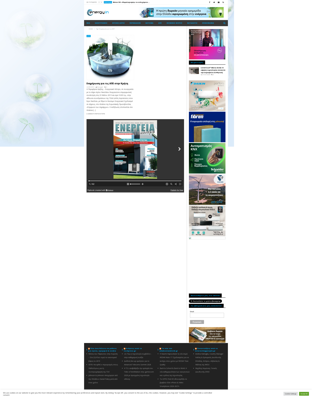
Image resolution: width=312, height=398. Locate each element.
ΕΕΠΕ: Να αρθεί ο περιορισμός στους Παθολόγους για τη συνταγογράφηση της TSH (103, 368)
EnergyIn (100, 87)
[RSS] (223, 2)
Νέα (106, 2)
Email (192, 311)
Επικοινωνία (208, 23)
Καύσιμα (149, 23)
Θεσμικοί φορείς (174, 23)
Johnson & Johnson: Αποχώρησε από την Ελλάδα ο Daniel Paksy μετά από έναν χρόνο (103, 379)
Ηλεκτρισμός (101, 23)
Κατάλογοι (192, 23)
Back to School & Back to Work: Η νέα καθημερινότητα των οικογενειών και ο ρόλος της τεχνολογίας (175, 372)
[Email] (218, 2)
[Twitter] (214, 2)
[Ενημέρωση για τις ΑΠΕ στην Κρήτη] (110, 57)
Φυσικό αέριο (118, 23)
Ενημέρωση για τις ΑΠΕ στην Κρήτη (107, 83)
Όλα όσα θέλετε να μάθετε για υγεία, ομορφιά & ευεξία (102, 349)
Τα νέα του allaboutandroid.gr (168, 349)
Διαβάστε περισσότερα (96, 113)
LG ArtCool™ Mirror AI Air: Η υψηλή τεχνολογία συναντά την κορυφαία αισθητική (213, 70)
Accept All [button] (304, 394)
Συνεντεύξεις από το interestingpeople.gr (206, 349)
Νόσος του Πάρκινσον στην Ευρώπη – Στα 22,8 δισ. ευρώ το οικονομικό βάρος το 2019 (103, 357)
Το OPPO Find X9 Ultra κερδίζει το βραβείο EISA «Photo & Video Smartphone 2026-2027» (173, 382)
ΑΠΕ (160, 23)
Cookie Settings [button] (290, 394)
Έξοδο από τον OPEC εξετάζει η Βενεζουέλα (127, 2)
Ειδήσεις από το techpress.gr (133, 349)
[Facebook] (209, 2)
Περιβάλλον (135, 23)
